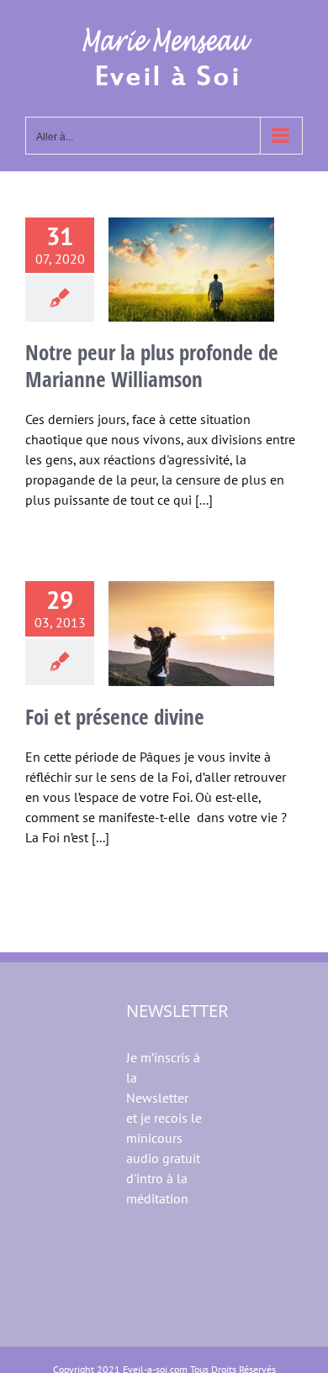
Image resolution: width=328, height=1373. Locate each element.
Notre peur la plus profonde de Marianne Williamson (151, 365)
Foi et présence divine (114, 716)
